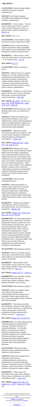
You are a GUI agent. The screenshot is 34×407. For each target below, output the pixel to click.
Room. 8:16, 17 (17, 273)
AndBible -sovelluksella (17, 399)
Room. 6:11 (16, 318)
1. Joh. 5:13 (21, 378)
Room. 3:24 (16, 209)
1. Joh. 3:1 (27, 273)
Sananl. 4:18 (16, 382)
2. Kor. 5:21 (25, 213)
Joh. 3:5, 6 (5, 32)
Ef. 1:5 (15, 145)
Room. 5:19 (16, 213)
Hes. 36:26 (16, 101)
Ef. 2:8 (21, 60)
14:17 (14, 384)
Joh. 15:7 (25, 382)
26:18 (12, 103)
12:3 (7, 105)
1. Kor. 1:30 (17, 139)
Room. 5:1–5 (6, 384)
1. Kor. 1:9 (20, 384)
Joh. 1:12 (18, 269)
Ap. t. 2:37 (5, 103)
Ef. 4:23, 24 (25, 318)
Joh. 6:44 (20, 97)
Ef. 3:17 (15, 63)
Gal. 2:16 (5, 215)
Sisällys (17, 405)
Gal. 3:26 (9, 145)
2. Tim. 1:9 (14, 105)
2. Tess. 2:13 (20, 314)
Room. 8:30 (19, 103)
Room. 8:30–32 (17, 143)
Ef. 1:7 (11, 215)
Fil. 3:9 (17, 215)
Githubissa (25, 400)
